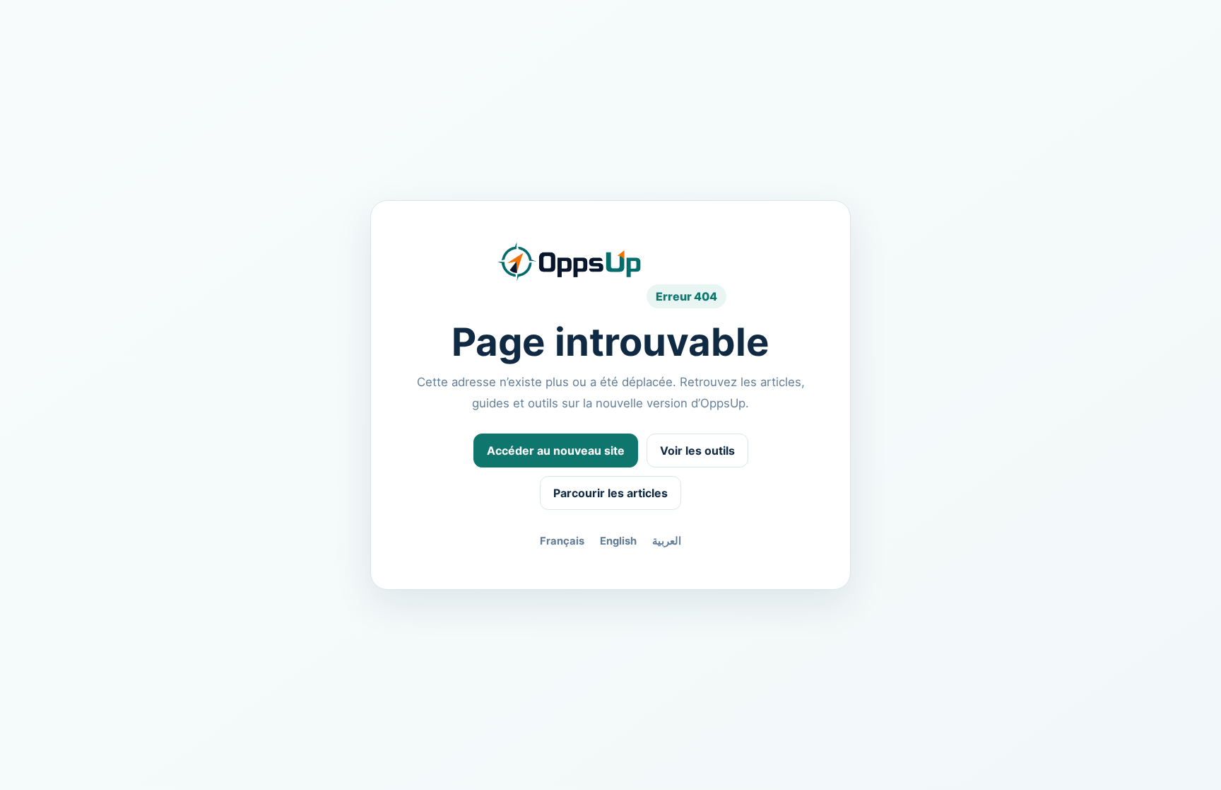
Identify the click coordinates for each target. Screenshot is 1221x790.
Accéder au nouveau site (556, 450)
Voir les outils (697, 450)
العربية (666, 541)
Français (562, 541)
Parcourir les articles (610, 493)
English (618, 541)
